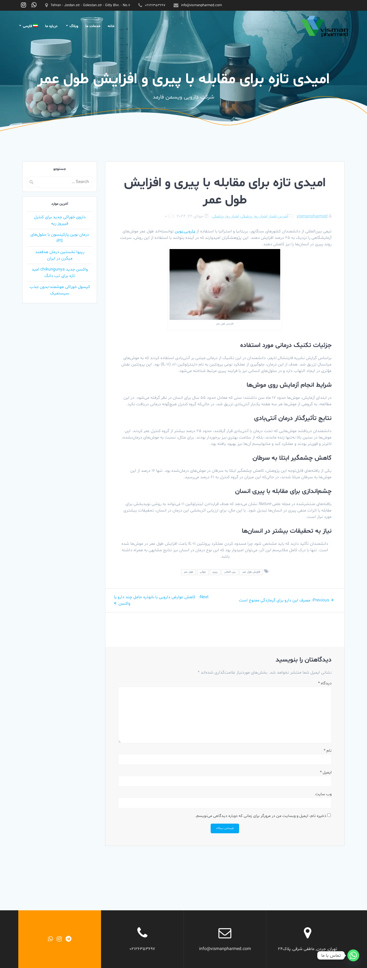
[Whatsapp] (353, 955)
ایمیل (326, 772)
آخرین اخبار (278, 216)
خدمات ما (92, 26)
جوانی (203, 572)
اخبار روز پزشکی (254, 216)
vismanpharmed (312, 216)
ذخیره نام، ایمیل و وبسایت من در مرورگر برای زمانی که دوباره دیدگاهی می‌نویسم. (260, 816)
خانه (111, 26)
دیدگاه (325, 683)
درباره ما (51, 26)
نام (328, 751)
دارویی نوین (185, 231)
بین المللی (230, 572)
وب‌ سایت (323, 794)
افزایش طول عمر (251, 572)
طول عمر (188, 572)
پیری (215, 572)
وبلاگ (74, 26)
